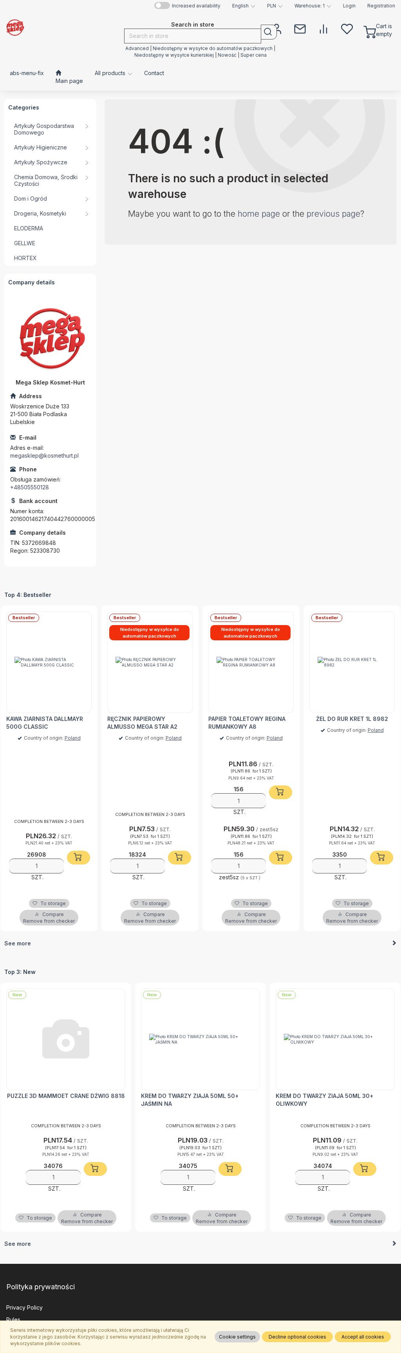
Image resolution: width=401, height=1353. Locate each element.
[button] (243, 6)
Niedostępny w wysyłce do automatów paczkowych (213, 48)
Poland (73, 738)
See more (17, 943)
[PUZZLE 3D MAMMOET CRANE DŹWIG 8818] (65, 1039)
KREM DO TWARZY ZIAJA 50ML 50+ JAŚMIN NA (189, 1099)
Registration (381, 6)
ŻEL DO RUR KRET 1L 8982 (352, 718)
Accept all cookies (362, 1337)
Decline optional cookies (297, 1337)
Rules (13, 1319)
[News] (300, 28)
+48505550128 (29, 487)
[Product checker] (323, 28)
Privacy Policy (24, 1307)
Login (349, 6)
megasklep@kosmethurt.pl (44, 455)
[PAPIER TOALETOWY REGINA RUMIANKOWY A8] (251, 662)
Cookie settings (237, 1337)
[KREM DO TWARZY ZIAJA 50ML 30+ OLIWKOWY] (335, 1039)
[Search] (269, 32)
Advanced (137, 48)
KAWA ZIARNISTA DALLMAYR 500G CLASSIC (44, 722)
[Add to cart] (78, 857)
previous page (333, 214)
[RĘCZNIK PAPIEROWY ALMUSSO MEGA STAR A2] (150, 662)
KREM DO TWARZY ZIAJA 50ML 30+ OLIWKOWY (324, 1099)
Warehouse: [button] (309, 6)
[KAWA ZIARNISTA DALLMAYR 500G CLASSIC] (49, 662)
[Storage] (347, 28)
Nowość (228, 55)
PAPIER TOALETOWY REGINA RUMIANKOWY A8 (246, 722)
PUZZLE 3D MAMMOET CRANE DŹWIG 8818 (66, 1095)
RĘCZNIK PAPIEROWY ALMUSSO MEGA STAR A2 (142, 722)
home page (259, 214)
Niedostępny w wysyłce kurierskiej (174, 55)
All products (111, 73)
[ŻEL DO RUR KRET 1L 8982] (352, 662)
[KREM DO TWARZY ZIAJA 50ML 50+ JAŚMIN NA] (200, 1039)
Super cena (253, 55)
